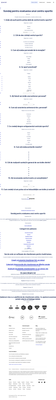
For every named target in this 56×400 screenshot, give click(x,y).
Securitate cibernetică (13, 336)
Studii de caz (11, 346)
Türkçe (24, 389)
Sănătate (29, 246)
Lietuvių (10, 389)
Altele (29, 247)
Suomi (33, 385)
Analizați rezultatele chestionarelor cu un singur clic (28, 269)
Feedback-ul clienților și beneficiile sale (40, 335)
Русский (19, 385)
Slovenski (29, 387)
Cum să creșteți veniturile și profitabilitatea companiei (19, 354)
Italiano (31, 382)
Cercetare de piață (29, 232)
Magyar (10, 383)
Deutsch (14, 382)
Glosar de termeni (25, 336)
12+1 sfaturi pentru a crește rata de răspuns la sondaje (41, 342)
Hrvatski (24, 387)
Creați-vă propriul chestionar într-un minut (28, 260)
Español (23, 382)
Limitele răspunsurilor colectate (28, 340)
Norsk (20, 383)
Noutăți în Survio (12, 328)
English (19, 382)
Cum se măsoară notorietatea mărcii (15, 356)
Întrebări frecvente (25, 330)
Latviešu (14, 389)
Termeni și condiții (12, 338)
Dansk (20, 387)
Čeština (10, 382)
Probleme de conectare (26, 334)
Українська (15, 387)
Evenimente (28, 240)
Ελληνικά (19, 389)
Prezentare (11, 332)
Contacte (24, 332)
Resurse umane (29, 238)
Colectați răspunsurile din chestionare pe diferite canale (28, 264)
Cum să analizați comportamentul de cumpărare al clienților (19, 362)
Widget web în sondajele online (41, 332)
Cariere (10, 348)
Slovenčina (29, 385)
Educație (29, 242)
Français (27, 382)
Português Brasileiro (12, 385)
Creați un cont (42, 2)
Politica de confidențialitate (14, 340)
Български (29, 389)
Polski (23, 383)
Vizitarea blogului (39, 344)
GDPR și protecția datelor (27, 338)
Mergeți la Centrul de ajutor (27, 328)
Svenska (10, 387)
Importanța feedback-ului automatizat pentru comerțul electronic (41, 329)
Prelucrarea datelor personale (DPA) (14, 343)
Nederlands (15, 383)
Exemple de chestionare (26, 210)
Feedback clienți (28, 236)
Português (28, 383)
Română (23, 385)
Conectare (49, 2)
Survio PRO (11, 334)
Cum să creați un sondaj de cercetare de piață (17, 358)
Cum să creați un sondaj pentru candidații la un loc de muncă (20, 360)
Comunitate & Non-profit (29, 244)
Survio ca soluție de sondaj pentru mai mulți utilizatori (41, 339)
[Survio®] (4, 2)
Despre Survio (11, 330)
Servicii (33, 210)
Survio (14, 395)
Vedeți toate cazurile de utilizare (15, 364)
